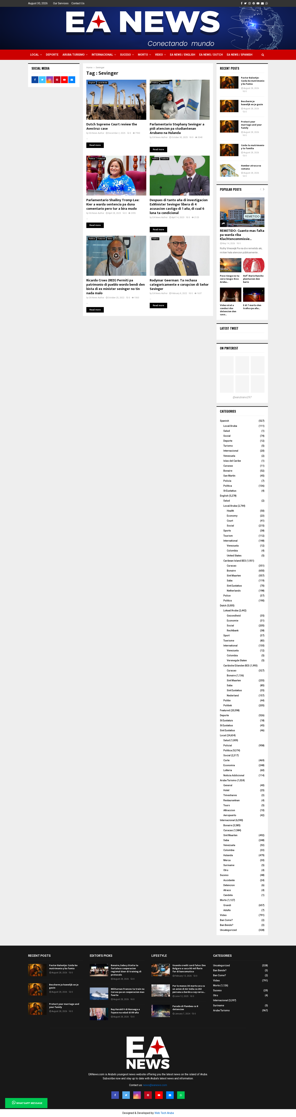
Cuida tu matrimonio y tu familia (252, 146)
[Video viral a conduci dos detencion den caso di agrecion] (230, 295)
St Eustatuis (226, 720)
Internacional (102, 54)
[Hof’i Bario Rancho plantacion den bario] (253, 265)
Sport (226, 635)
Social (227, 435)
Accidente (229, 880)
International (230, 540)
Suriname (228, 865)
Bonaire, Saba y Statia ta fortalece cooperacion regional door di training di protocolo (126, 970)
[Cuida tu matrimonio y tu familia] (229, 150)
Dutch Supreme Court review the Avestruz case (111, 126)
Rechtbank (232, 630)
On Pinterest (229, 348)
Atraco (227, 890)
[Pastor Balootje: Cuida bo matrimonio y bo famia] (229, 82)
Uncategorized (228, 930)
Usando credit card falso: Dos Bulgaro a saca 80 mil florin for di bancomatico (189, 968)
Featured (164, 83)
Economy (232, 515)
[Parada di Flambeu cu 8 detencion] (160, 1011)
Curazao (228, 465)
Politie (227, 700)
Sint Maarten (234, 575)
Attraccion (229, 810)
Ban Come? (226, 920)
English (92, 83)
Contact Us (77, 3)
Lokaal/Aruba (230, 610)
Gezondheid (234, 615)
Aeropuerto (229, 815)
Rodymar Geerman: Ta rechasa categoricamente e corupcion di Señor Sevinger (179, 284)
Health (230, 510)
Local (34, 54)
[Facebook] (115, 1095)
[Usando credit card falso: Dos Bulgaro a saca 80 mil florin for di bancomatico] (160, 970)
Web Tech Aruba (164, 1113)
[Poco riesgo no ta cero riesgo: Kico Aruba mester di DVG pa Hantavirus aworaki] (230, 265)
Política (227, 485)
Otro (225, 870)
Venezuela (229, 455)
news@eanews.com (155, 1085)
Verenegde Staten (237, 660)
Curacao (231, 565)
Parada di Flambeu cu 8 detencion (185, 1007)
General (227, 785)
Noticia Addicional (233, 775)
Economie (232, 620)
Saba (229, 580)
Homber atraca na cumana (251, 167)
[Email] (170, 1095)
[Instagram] (137, 1095)
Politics (227, 600)
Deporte (52, 54)
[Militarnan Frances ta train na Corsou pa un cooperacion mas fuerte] (99, 994)
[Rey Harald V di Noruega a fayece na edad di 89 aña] (99, 1014)
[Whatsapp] (181, 1095)
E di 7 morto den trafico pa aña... (252, 306)
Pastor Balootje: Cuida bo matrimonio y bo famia (252, 81)
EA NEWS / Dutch (211, 54)
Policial (227, 745)
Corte (226, 760)
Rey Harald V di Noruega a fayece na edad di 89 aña (125, 1010)
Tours (226, 805)
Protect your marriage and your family (251, 125)
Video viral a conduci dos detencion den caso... (228, 309)
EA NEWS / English (182, 54)
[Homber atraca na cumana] (229, 170)
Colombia (232, 550)
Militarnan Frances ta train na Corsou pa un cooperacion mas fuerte (127, 992)
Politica (155, 83)
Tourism (228, 535)
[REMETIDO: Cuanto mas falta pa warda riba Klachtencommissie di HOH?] (242, 212)
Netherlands (234, 590)
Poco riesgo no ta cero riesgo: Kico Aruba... (229, 279)
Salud (226, 431)
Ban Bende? (226, 925)
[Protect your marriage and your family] (229, 126)
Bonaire (227, 470)
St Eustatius (229, 490)
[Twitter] (126, 1095)
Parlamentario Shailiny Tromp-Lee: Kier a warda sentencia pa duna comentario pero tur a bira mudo (112, 204)
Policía (227, 480)
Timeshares (230, 795)
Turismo (228, 445)
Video (159, 54)
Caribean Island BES (234, 560)
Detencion (229, 885)
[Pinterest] (148, 1095)
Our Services (61, 3)
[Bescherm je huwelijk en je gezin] (229, 106)
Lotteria (227, 770)
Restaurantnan (231, 800)
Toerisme (228, 640)
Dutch (223, 605)
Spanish (224, 420)
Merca (227, 860)
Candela (228, 895)
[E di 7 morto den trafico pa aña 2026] (253, 295)
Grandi (227, 905)
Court (230, 520)
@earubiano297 (242, 397)
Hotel (226, 790)
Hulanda (228, 855)
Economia (229, 765)
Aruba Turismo (74, 54)
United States (234, 555)
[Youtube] (159, 1095)
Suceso (125, 54)
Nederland (233, 695)
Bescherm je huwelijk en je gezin (252, 102)
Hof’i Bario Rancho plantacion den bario (253, 279)
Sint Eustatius (234, 585)
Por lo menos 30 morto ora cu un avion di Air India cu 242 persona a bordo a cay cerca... (188, 989)
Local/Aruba (102, 83)
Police (227, 595)
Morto (143, 54)
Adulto (227, 910)
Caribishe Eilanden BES (236, 665)
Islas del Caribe (232, 460)
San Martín (229, 475)
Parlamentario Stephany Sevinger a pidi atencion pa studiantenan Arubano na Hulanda (177, 128)
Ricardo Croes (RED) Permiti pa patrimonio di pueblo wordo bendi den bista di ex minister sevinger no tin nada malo (115, 286)
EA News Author (96, 133)
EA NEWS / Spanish (239, 54)
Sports (227, 530)
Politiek (227, 705)
